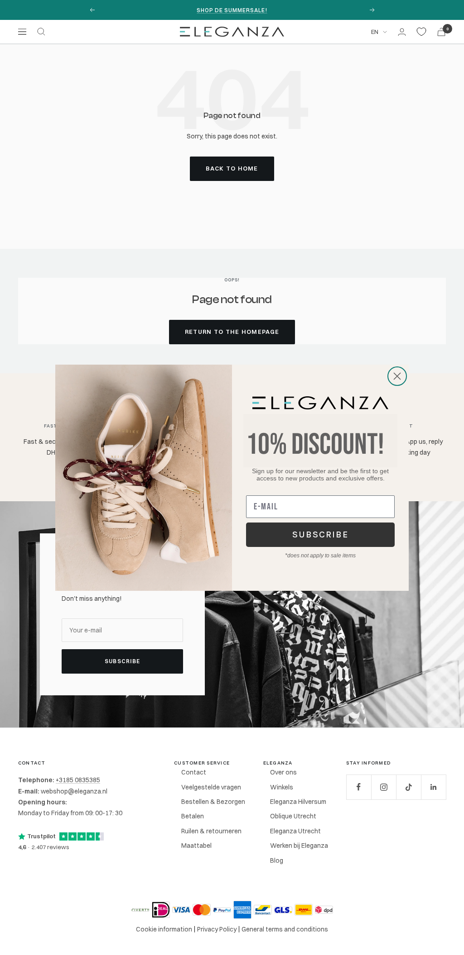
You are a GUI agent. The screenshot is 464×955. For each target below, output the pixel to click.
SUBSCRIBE (320, 534)
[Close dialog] (397, 376)
